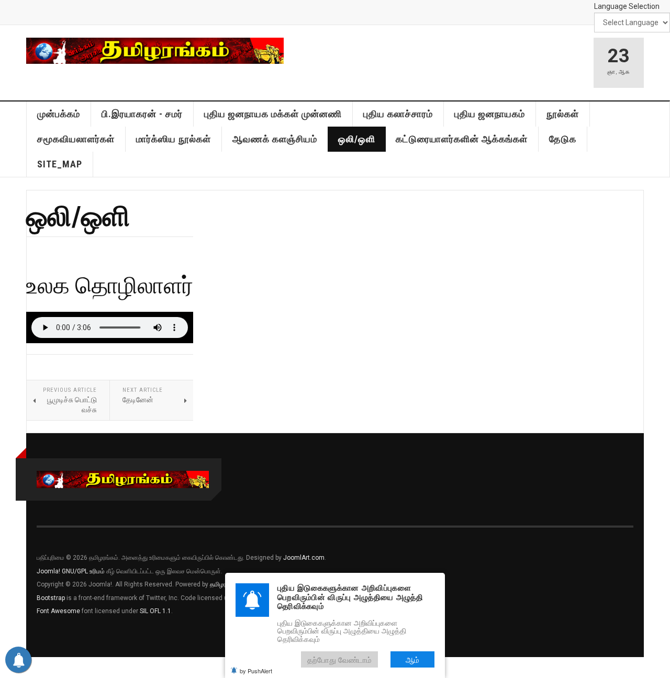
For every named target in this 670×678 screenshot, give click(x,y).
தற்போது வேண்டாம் (339, 659)
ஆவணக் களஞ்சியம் (274, 138)
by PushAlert (256, 670)
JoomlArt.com (304, 557)
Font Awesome (58, 611)
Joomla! (48, 571)
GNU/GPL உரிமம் (83, 571)
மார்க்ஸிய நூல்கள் (173, 138)
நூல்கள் (562, 113)
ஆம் (412, 659)
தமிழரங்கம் (224, 584)
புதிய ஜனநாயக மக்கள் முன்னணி (273, 113)
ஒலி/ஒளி (356, 138)
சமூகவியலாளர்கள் (76, 138)
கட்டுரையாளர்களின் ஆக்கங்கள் (462, 138)
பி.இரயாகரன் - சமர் (142, 113)
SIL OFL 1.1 (155, 611)
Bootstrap (51, 598)
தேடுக (562, 138)
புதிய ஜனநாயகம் (489, 113)
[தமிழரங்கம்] (155, 51)
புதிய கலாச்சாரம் (398, 113)
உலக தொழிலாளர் (109, 284)
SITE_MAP (59, 164)
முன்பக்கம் (58, 113)
